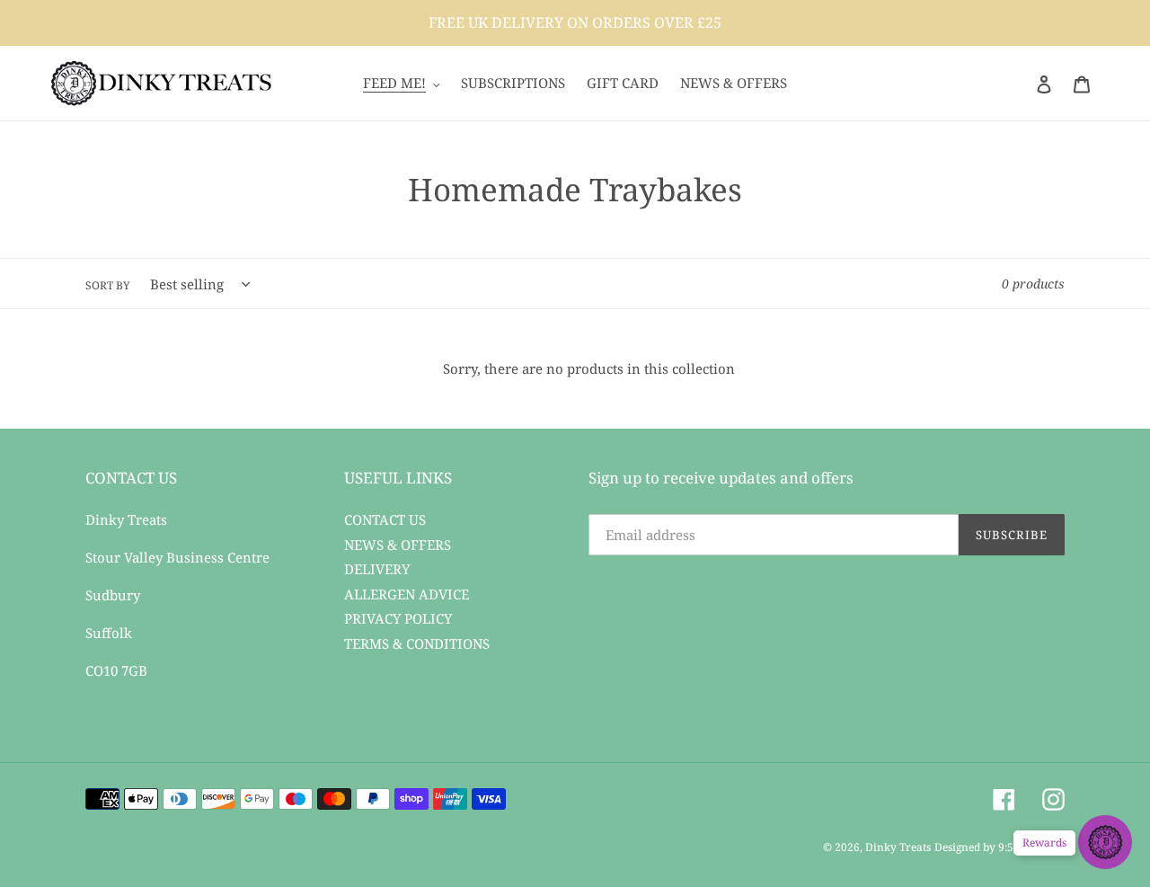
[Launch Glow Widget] (1105, 842)
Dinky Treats (898, 847)
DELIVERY (377, 569)
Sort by (107, 285)
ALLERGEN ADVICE (406, 594)
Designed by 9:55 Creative (999, 847)
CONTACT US (385, 519)
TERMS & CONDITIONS (417, 643)
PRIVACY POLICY (398, 618)
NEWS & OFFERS (397, 545)
